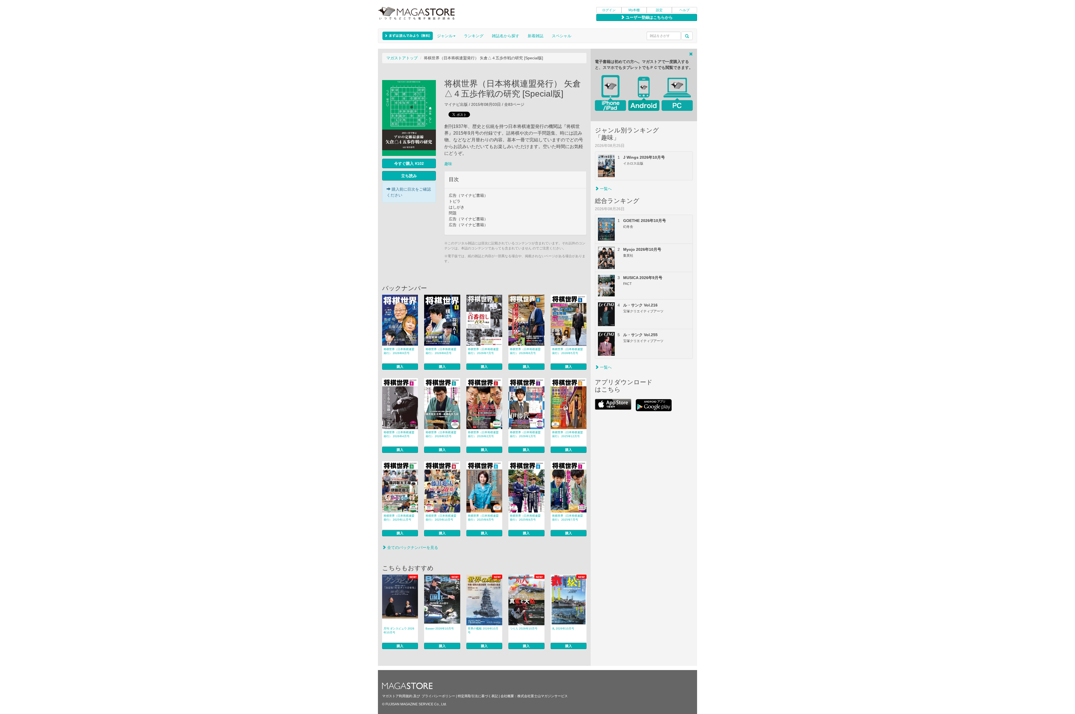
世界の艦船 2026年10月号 (483, 630)
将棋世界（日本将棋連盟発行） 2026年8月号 (441, 351)
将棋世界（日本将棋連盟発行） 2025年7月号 (567, 517)
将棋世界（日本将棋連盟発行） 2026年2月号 (483, 434)
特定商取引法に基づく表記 (478, 696)
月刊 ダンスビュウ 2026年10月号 (399, 630)
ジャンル (445, 36)
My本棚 (634, 10)
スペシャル (561, 36)
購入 (400, 367)
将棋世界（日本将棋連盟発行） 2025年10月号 (441, 517)
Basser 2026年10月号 (440, 628)
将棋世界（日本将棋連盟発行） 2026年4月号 (399, 434)
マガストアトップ (402, 58)
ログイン (609, 10)
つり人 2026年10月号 (524, 628)
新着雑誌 (535, 36)
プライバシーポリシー (438, 696)
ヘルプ (684, 10)
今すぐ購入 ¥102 (409, 163)
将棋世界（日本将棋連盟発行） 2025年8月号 (525, 517)
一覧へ (605, 188)
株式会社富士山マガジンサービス (542, 696)
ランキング (473, 36)
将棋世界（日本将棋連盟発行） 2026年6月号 (525, 351)
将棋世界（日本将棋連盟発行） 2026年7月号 (483, 351)
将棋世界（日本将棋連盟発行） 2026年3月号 (441, 434)
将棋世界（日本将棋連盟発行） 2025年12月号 (567, 434)
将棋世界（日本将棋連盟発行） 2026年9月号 (399, 351)
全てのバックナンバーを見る (412, 547)
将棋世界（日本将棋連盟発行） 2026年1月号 (525, 434)
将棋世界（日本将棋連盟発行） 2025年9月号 (483, 517)
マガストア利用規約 (397, 696)
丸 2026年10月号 (563, 628)
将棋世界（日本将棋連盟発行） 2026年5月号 (567, 351)
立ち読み (409, 176)
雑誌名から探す (505, 36)
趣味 (448, 163)
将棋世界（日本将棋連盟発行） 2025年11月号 (399, 517)
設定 (659, 10)
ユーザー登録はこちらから (649, 17)
